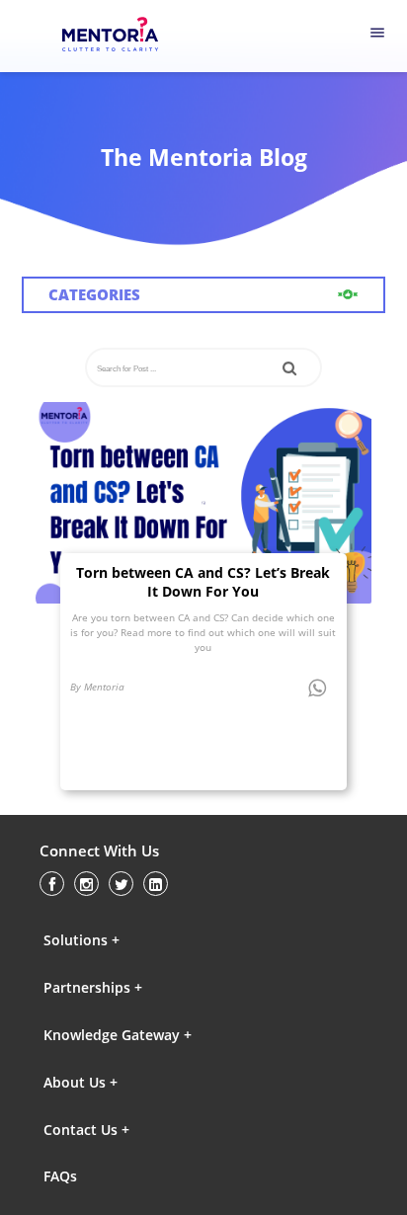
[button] (129, 939)
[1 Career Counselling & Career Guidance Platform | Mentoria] (123, 36)
